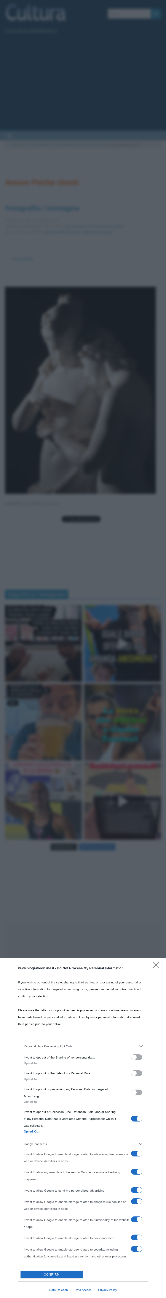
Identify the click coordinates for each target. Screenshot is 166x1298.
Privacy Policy (107, 1290)
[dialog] (83, 1128)
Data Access (83, 1290)
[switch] (136, 1057)
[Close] (157, 966)
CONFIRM (52, 1274)
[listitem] (83, 1046)
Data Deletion (58, 1290)
